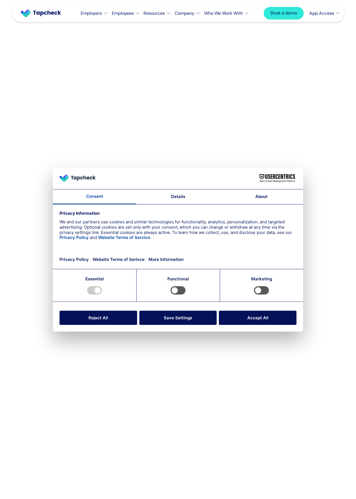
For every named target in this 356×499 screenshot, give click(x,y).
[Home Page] (43, 13)
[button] (94, 13)
